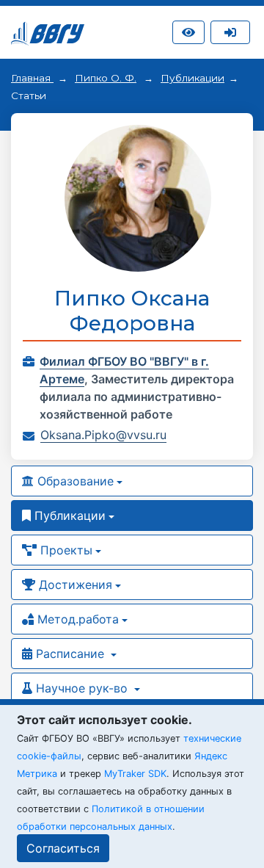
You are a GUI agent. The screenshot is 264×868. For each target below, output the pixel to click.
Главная (32, 78)
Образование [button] (74, 481)
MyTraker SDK (135, 773)
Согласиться (63, 848)
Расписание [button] (70, 653)
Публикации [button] (68, 515)
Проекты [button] (64, 550)
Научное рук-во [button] (81, 688)
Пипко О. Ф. (105, 78)
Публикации (192, 78)
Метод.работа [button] (76, 619)
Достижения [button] (73, 584)
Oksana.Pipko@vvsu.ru (103, 434)
